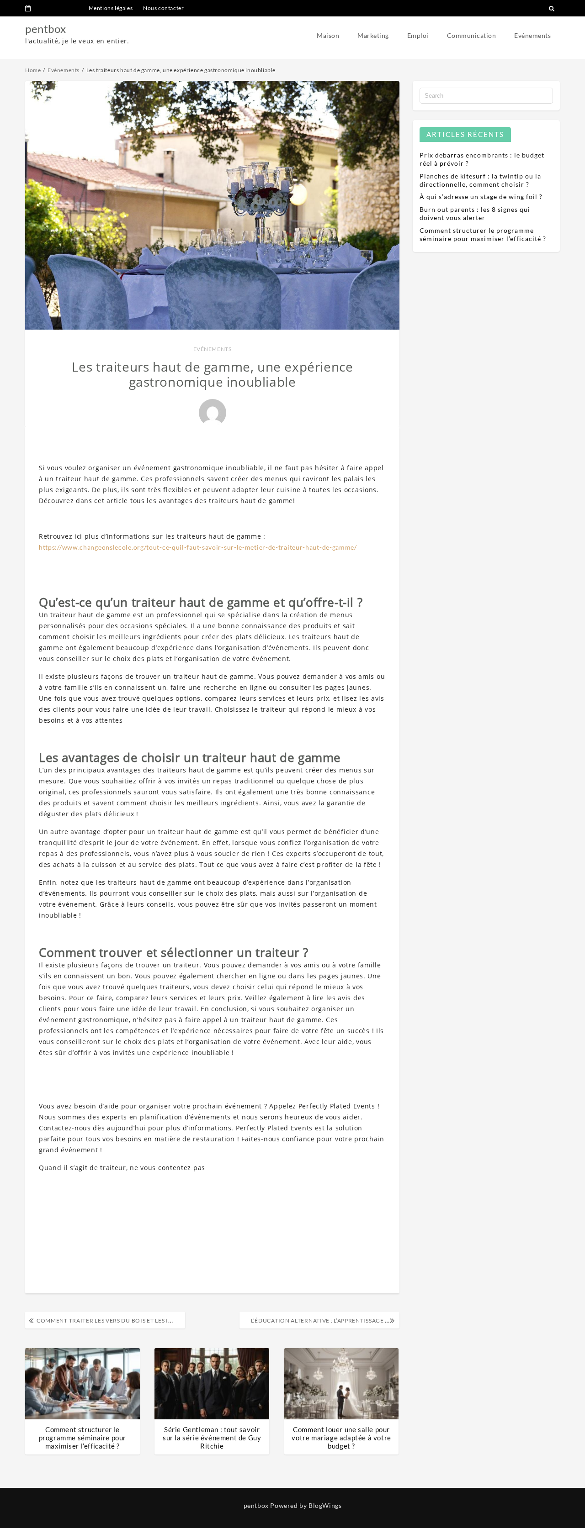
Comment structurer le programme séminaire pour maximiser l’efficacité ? (82, 1437)
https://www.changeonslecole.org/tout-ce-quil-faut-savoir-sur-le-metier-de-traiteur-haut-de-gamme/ (198, 547)
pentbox (45, 28)
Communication (471, 35)
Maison (328, 35)
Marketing (373, 35)
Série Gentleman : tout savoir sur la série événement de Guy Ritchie (212, 1437)
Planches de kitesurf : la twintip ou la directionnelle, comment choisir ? (480, 180)
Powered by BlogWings (305, 1505)
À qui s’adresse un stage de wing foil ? (481, 196)
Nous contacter (163, 8)
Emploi (418, 35)
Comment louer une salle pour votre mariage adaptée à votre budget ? (341, 1437)
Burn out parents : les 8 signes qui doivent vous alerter (475, 213)
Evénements (532, 35)
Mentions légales (111, 8)
